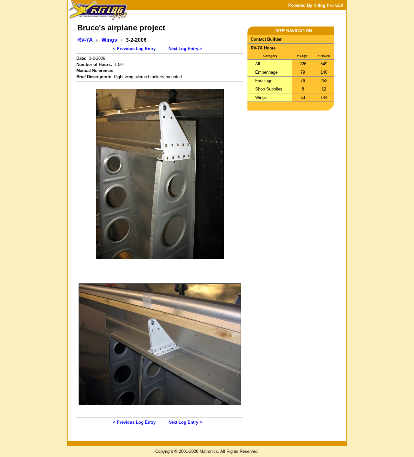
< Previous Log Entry (134, 48)
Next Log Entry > (185, 48)
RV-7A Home (263, 48)
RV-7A (85, 40)
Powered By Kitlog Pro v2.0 (315, 5)
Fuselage (263, 80)
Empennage (266, 72)
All (257, 63)
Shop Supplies (268, 89)
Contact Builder (266, 39)
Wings (109, 40)
